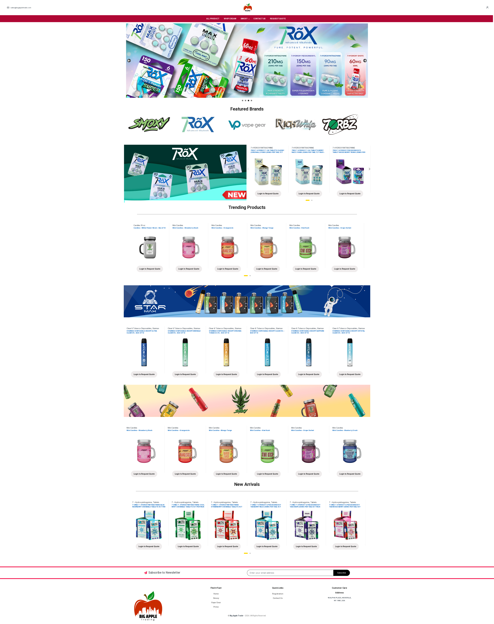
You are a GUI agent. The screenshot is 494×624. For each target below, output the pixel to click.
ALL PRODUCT (212, 18)
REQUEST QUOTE (278, 18)
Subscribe (341, 573)
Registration (277, 594)
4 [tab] (251, 100)
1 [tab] (242, 100)
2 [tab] (245, 100)
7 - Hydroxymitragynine (142, 502)
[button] (308, 200)
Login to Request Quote (268, 193)
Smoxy (216, 598)
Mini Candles (178, 225)
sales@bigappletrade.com (21, 8)
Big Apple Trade (236, 616)
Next (365, 60)
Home (216, 594)
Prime (216, 607)
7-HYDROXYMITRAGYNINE (262, 148)
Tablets (156, 502)
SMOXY (244, 18)
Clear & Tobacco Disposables (139, 328)
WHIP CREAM (230, 18)
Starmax (155, 328)
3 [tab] (248, 100)
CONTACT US (259, 18)
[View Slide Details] (247, 60)
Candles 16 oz (139, 225)
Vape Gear (216, 602)
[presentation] (248, 169)
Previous (129, 60)
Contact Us (278, 598)
